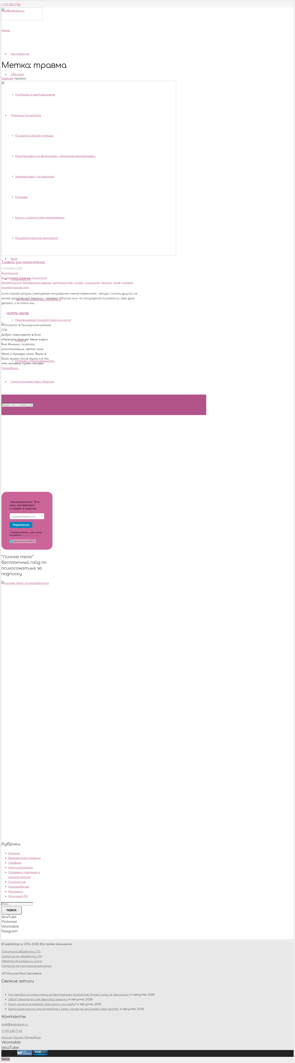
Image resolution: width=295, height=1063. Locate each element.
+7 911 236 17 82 (10, 4)
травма (127, 282)
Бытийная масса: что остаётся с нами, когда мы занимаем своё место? (63, 1009)
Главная (7, 78)
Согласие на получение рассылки (26, 966)
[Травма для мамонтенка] (88, 254)
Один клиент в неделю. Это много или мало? (42, 1004)
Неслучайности (20, 867)
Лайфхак (15, 862)
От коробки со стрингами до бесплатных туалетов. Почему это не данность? (69, 994)
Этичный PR (17, 896)
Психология (39, 277)
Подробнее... (10, 368)
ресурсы (106, 282)
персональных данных (31, 535)
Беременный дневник (15, 277)
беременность (11, 282)
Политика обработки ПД (20, 951)
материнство (63, 282)
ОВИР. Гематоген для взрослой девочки (38, 999)
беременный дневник (37, 282)
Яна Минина (9, 273)
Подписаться (21, 524)
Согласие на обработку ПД (21, 956)
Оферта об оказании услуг (22, 961)
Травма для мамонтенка (23, 262)
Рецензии (15, 891)
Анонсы (14, 853)
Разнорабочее (18, 886)
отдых (78, 282)
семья (116, 282)
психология (92, 282)
